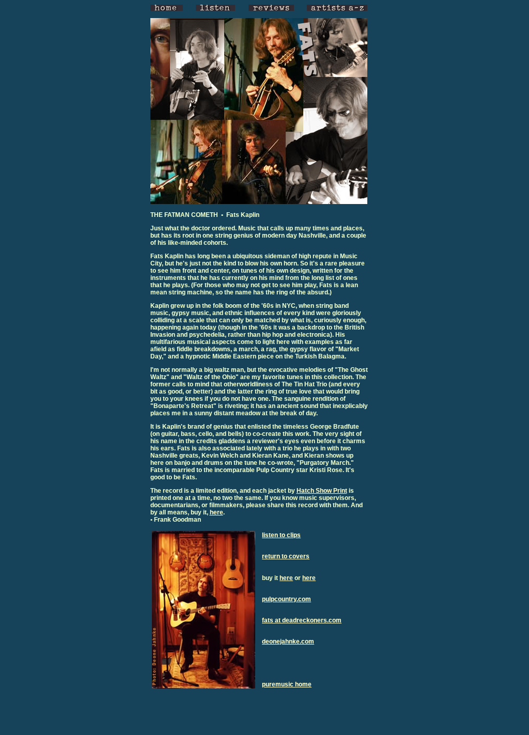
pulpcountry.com (286, 599)
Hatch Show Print (322, 490)
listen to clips (281, 535)
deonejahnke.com (288, 641)
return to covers (285, 556)
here (216, 512)
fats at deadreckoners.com (301, 620)
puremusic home (287, 684)
